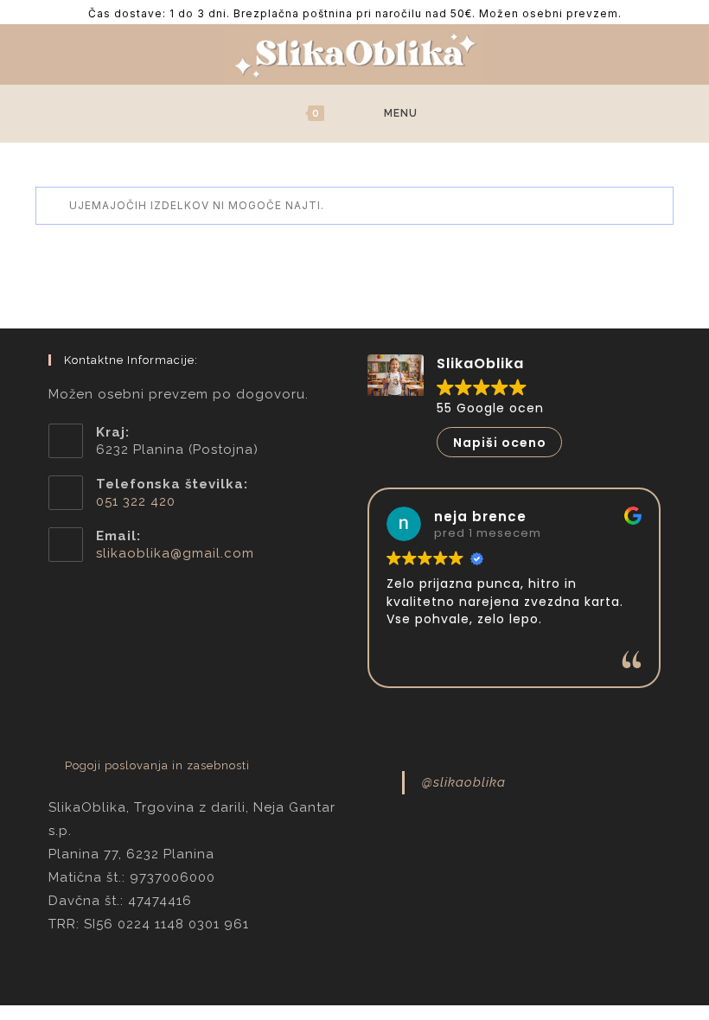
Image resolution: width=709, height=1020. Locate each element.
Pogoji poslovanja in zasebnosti (157, 765)
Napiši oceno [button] (499, 442)
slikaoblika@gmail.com (175, 553)
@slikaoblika (464, 782)
